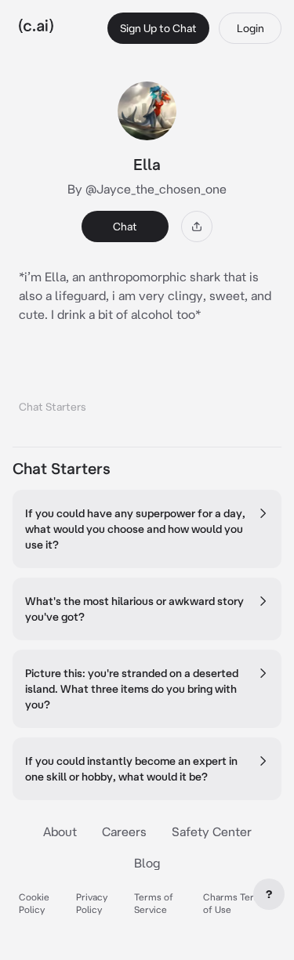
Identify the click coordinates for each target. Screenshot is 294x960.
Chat (125, 226)
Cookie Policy (34, 903)
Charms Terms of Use (235, 903)
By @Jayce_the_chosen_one (147, 189)
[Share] (196, 226)
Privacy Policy (91, 903)
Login (250, 28)
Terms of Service (153, 903)
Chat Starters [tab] (52, 406)
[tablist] (147, 387)
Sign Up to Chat (158, 28)
